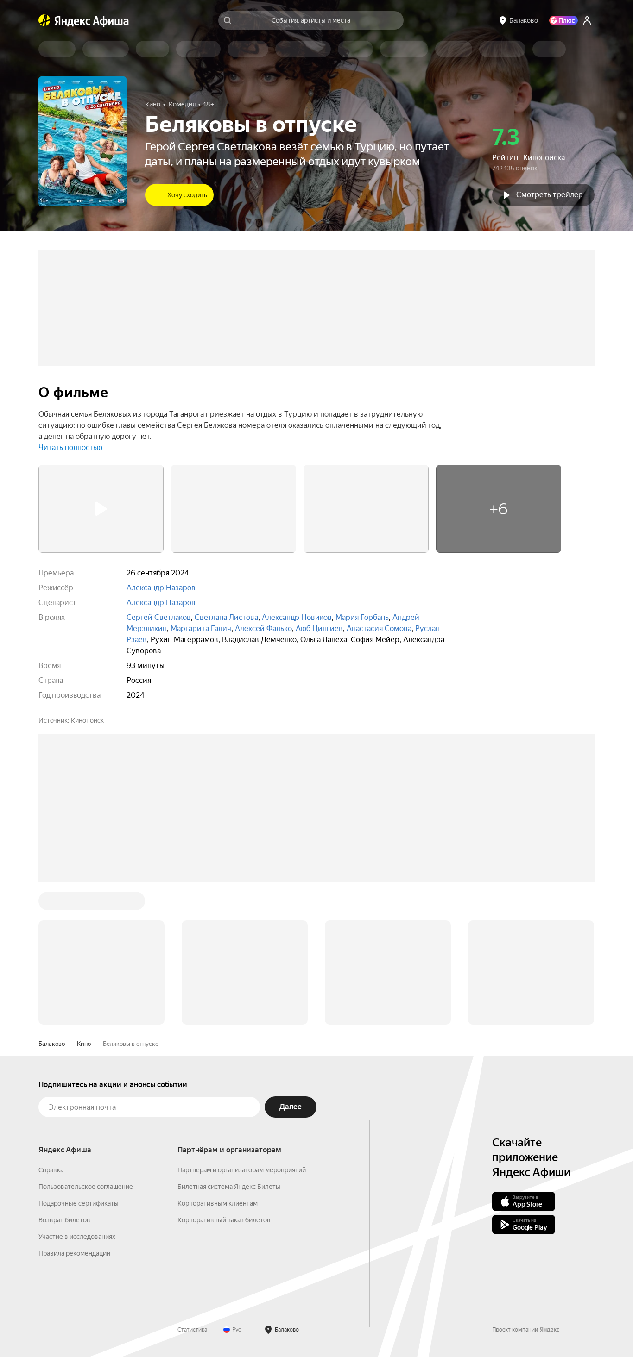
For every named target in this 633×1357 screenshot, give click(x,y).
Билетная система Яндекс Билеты (228, 1046)
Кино (84, 903)
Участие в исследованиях (76, 1096)
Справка (50, 1029)
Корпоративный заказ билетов (224, 1079)
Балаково (51, 903)
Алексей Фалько (263, 628)
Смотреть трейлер (549, 194)
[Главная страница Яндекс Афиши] (44, 20)
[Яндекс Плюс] (563, 20)
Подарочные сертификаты (78, 1063)
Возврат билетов (64, 1079)
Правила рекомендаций (74, 1113)
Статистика (192, 1189)
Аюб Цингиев (319, 628)
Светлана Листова (226, 617)
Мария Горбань (362, 617)
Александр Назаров (161, 587)
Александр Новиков (297, 617)
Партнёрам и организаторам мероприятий (241, 1029)
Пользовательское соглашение (85, 1046)
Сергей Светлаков (159, 617)
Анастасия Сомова (379, 628)
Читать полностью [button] (70, 447)
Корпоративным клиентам (217, 1063)
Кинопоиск (87, 720)
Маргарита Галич (201, 628)
